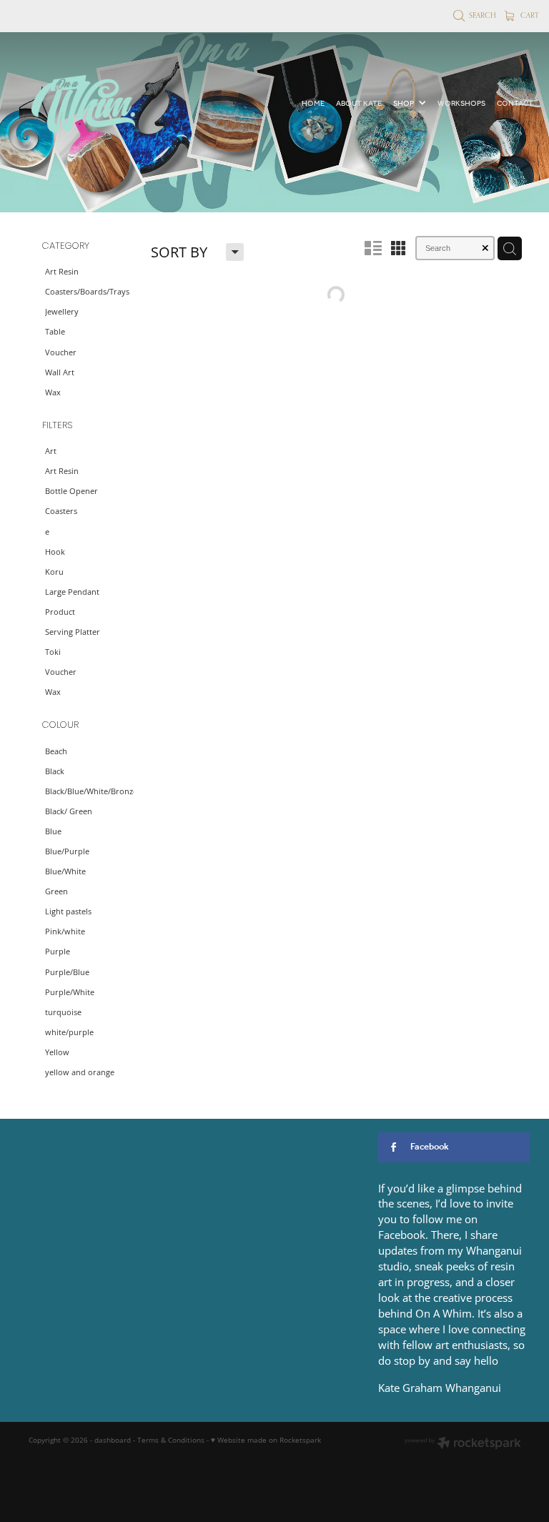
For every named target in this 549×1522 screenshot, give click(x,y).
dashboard (112, 1440)
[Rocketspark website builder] (463, 1444)
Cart (528, 15)
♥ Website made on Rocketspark (266, 1440)
